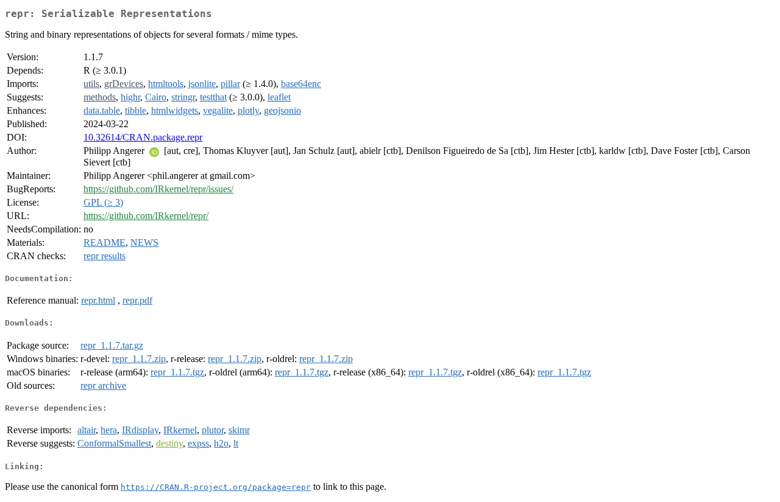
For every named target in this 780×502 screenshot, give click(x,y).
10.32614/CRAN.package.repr (142, 137)
